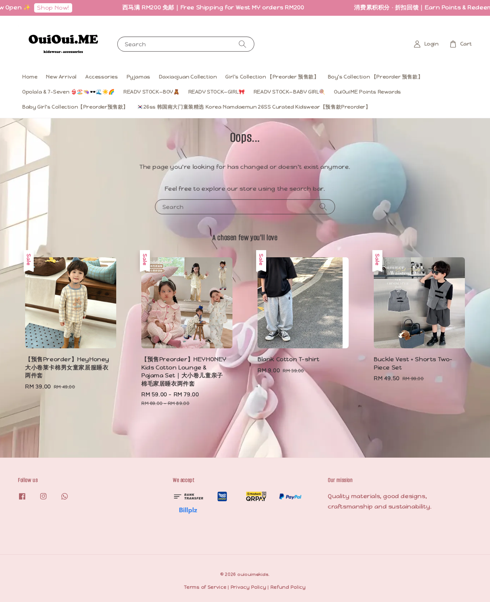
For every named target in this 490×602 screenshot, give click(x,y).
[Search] (242, 44)
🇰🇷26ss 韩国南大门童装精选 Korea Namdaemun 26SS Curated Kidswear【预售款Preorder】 (254, 107)
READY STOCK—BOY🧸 (151, 92)
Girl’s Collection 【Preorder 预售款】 (272, 76)
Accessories (101, 76)
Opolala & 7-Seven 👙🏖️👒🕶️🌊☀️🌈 (68, 92)
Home (29, 76)
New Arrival (61, 76)
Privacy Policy (249, 587)
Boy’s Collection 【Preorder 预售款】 (375, 76)
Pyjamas (138, 76)
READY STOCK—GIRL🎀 (216, 92)
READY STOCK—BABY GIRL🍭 (289, 92)
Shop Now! (41, 7)
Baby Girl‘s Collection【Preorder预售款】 (75, 107)
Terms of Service (205, 587)
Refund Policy (288, 587)
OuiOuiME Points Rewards (367, 92)
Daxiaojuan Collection (188, 76)
